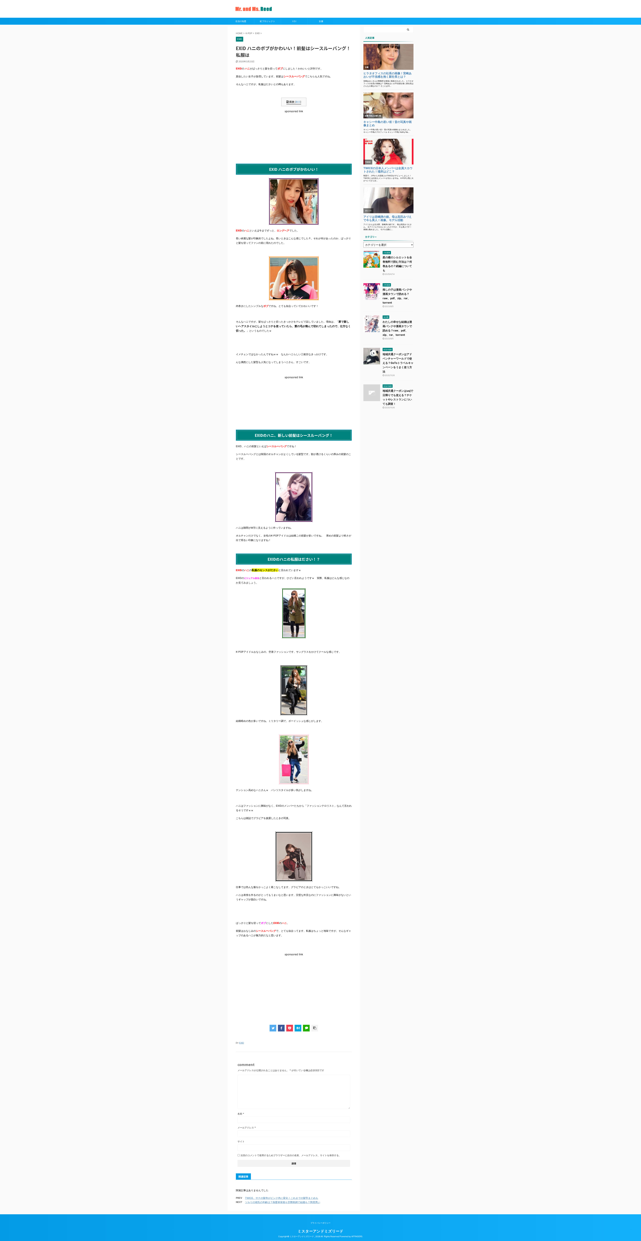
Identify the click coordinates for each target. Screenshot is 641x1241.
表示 (298, 101)
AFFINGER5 (356, 1236)
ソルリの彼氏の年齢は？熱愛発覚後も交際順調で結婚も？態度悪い (282, 1202)
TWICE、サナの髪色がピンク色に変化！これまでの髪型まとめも (281, 1198)
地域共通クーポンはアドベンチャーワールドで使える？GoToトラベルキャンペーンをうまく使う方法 (398, 362)
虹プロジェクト (267, 21)
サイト (241, 1141)
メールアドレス (247, 1127)
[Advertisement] (294, 136)
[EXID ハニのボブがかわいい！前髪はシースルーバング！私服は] (298, 1028)
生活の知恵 (240, 21)
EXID (241, 1042)
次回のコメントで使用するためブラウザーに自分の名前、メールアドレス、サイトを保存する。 (291, 1155)
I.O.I (294, 21)
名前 (241, 1113)
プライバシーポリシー (320, 1223)
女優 (321, 21)
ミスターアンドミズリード (320, 1231)
